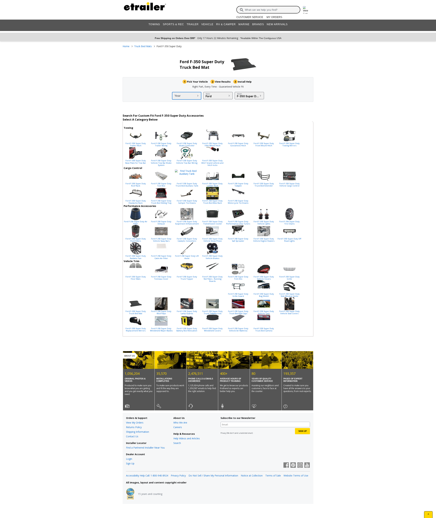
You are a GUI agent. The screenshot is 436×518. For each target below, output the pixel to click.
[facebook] (286, 465)
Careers (177, 427)
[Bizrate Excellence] (130, 494)
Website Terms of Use (296, 475)
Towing (154, 24)
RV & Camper (226, 24)
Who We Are (180, 422)
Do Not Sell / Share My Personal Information (213, 475)
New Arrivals (277, 24)
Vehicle (207, 24)
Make (208, 94)
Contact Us (132, 436)
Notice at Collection (252, 475)
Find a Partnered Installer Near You (145, 447)
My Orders (274, 17)
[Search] (241, 9)
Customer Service (249, 17)
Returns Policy (134, 427)
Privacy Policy (178, 475)
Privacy (223, 433)
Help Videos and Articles (186, 438)
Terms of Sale (273, 475)
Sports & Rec (173, 24)
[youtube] (307, 465)
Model (239, 94)
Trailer (193, 24)
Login (129, 458)
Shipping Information (137, 431)
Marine (244, 24)
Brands (258, 24)
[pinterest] (293, 465)
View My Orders (134, 422)
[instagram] (300, 465)
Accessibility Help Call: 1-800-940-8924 (147, 475)
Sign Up (130, 463)
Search (177, 443)
